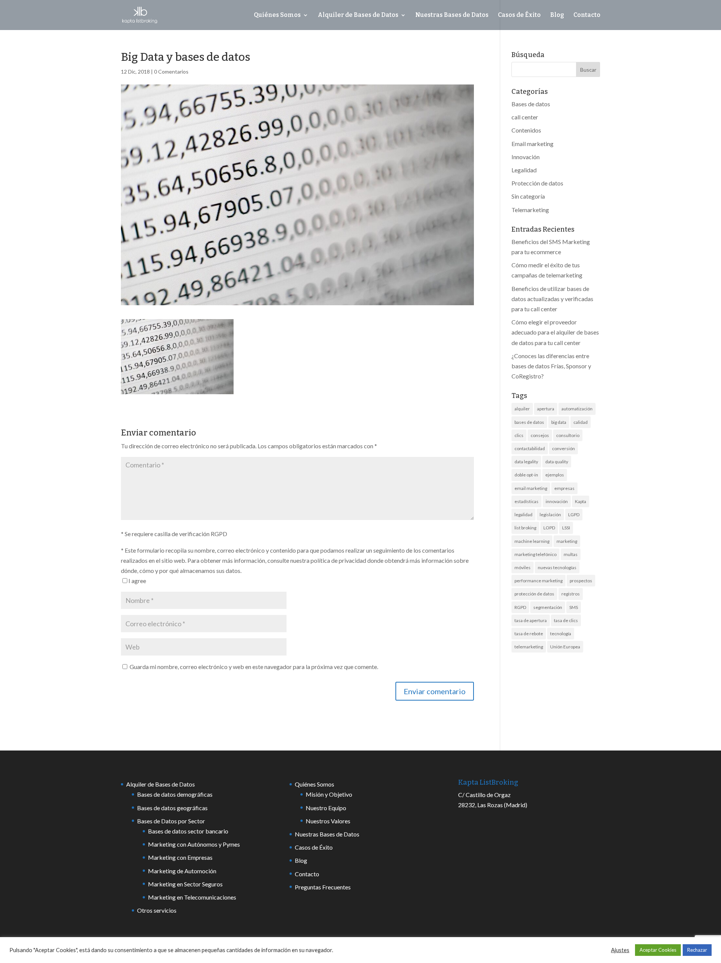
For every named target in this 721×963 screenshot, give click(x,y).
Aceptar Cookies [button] (658, 950)
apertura (545, 408)
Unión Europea (565, 647)
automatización (577, 408)
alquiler (522, 408)
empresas (564, 488)
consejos (540, 435)
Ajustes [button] (620, 950)
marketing (567, 541)
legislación (550, 514)
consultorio (567, 435)
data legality (526, 461)
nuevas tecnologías (557, 567)
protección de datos (534, 594)
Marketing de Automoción (182, 870)
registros (570, 594)
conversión (563, 448)
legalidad (523, 514)
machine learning (531, 541)
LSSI (566, 527)
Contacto (586, 15)
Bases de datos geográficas (172, 807)
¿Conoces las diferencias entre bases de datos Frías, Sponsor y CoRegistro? (551, 366)
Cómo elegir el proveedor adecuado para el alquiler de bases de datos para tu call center (555, 332)
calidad (580, 422)
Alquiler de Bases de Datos (358, 15)
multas (571, 554)
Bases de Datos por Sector (171, 820)
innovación (557, 501)
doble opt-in (526, 475)
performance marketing (538, 580)
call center (524, 117)
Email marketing (532, 143)
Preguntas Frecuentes (323, 887)
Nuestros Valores (328, 820)
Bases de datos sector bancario (188, 831)
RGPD (520, 607)
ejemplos (554, 475)
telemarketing (528, 647)
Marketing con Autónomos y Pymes (194, 844)
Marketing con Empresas (180, 857)
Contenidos (526, 130)
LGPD (573, 514)
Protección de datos (537, 183)
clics (518, 435)
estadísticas (526, 501)
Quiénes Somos (277, 15)
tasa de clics (566, 620)
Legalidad (524, 169)
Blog (557, 15)
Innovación (525, 156)
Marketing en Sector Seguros (185, 884)
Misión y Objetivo (329, 794)
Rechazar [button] (697, 950)
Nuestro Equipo (326, 807)
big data (558, 422)
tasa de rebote (528, 633)
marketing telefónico (535, 554)
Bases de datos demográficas (175, 794)
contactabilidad (529, 448)
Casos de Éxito (519, 15)
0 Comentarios (171, 71)
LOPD (549, 527)
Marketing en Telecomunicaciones (192, 897)
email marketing (530, 488)
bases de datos (529, 422)
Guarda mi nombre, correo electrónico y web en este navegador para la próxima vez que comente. (254, 666)
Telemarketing (530, 209)
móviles (522, 567)
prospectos (581, 580)
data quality (556, 461)
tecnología (560, 633)
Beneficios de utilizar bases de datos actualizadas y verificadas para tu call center (552, 298)
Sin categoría (528, 196)
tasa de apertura (530, 620)
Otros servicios (156, 910)
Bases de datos (530, 103)
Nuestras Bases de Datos (452, 15)
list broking (525, 527)
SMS (573, 607)
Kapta (580, 501)
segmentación (547, 607)
